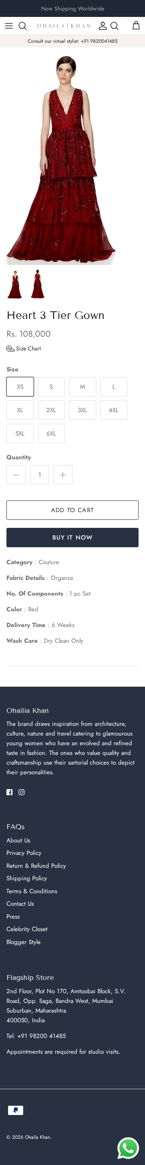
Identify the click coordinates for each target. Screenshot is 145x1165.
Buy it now (72, 537)
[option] (72, 156)
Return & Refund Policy (36, 865)
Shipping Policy (26, 878)
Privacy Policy (23, 852)
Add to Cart (72, 510)
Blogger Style (23, 942)
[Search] (26, 26)
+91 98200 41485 (41, 1036)
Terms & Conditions (31, 891)
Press (13, 916)
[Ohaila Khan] (63, 25)
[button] (23, 348)
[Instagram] (22, 792)
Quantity (18, 457)
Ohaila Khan (37, 1137)
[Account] (101, 26)
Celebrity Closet (27, 929)
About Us (18, 840)
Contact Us (20, 903)
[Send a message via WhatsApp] (128, 1148)
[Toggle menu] (9, 26)
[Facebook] (9, 792)
